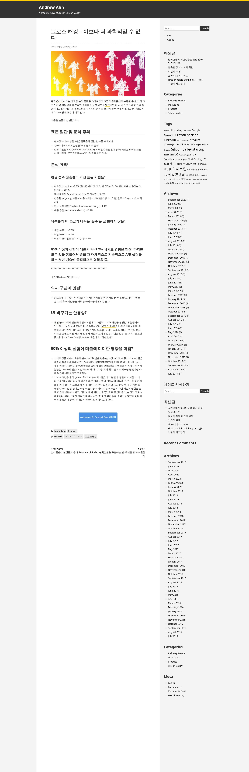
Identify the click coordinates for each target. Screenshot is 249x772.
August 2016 (175, 319)
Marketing (60, 431)
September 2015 (177, 365)
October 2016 (175, 311)
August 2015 (175, 369)
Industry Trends (176, 100)
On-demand (185, 140)
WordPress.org (176, 695)
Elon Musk (187, 130)
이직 (187, 179)
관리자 (180, 160)
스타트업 (179, 168)
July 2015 (173, 373)
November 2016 (176, 307)
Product (72, 431)
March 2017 (174, 290)
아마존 (203, 175)
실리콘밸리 (176, 174)
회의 (186, 183)
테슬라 (170, 183)
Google (196, 130)
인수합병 (192, 179)
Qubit (59, 101)
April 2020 (173, 212)
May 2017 (173, 286)
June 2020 (173, 203)
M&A (179, 140)
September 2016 (177, 315)
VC (176, 154)
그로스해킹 (91, 436)
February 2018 (176, 253)
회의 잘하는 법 (194, 183)
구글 (184, 159)
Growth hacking (73, 436)
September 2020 (177, 199)
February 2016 (176, 344)
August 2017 (175, 274)
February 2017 (176, 295)
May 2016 (173, 332)
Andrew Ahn (51, 7)
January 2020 (175, 224)
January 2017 (175, 299)
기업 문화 (179, 164)
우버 (174, 179)
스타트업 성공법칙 (195, 169)
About (170, 39)
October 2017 (175, 266)
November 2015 (176, 357)
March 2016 (174, 340)
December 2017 (176, 257)
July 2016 (173, 323)
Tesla (166, 154)
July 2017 (173, 278)
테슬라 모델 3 (180, 183)
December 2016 (176, 303)
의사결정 (180, 179)
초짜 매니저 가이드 (178, 75)
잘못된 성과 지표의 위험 (180, 67)
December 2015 (176, 352)
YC (192, 154)
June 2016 (173, 328)
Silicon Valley (175, 113)
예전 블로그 (60, 322)
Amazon (166, 131)
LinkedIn (170, 140)
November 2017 (176, 261)
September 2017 (177, 270)
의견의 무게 (174, 71)
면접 (195, 164)
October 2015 (175, 361)
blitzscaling (176, 130)
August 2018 (175, 241)
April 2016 (173, 336)
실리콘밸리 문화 (193, 175)
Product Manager (191, 144)
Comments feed (177, 691)
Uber (172, 154)
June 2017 (173, 282)
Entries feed (174, 687)
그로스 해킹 (195, 159)
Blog (169, 35)
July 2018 (173, 245)
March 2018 (174, 249)
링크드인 (188, 163)
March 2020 (174, 216)
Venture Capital (185, 155)
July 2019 (173, 232)
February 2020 (176, 220)
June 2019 (173, 237)
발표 (107, 104)
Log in (171, 682)
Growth (58, 436)
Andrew (74, 47)
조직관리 (199, 179)
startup (198, 149)
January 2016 (175, 348)
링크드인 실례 (109, 326)
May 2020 (173, 207)
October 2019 (175, 228)
